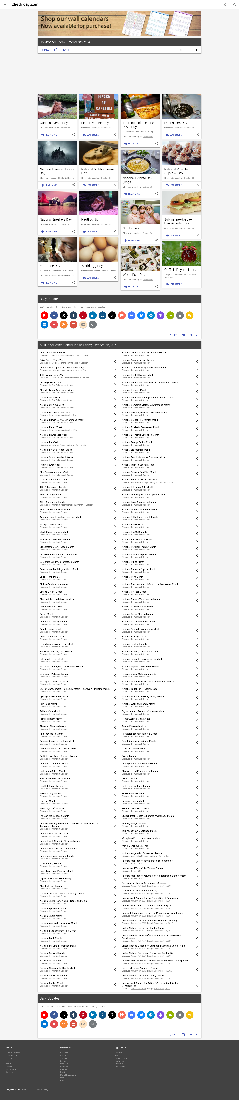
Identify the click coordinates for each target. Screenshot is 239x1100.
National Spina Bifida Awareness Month (142, 659)
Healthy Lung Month (50, 793)
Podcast (63, 1069)
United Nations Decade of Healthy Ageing (143, 928)
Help (8, 1061)
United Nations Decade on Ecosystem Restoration (148, 953)
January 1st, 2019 (138, 971)
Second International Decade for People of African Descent (153, 913)
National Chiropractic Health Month (58, 968)
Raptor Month (129, 756)
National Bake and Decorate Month (58, 931)
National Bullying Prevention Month (58, 945)
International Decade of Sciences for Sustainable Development (155, 960)
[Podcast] (160, 315)
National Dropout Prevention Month (140, 420)
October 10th (71, 430)
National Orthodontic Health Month (140, 517)
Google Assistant (122, 1058)
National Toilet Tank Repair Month (139, 689)
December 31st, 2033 (163, 963)
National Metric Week (51, 427)
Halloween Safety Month (53, 771)
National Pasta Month (133, 524)
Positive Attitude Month (134, 748)
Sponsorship (11, 1069)
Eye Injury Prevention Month (54, 696)
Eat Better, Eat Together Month (56, 651)
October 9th (65, 128)
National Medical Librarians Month (140, 509)
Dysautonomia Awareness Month (57, 644)
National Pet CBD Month (134, 532)
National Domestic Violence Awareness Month (146, 405)
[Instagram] (102, 315)
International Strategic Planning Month (60, 841)
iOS (116, 1055)
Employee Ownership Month (54, 681)
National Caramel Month (52, 953)
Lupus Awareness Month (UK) (55, 878)
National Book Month (51, 938)
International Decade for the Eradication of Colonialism (150, 898)
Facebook (64, 1053)
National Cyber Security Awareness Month (144, 367)
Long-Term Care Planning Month (56, 871)
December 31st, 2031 (163, 908)
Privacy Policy (42, 1090)
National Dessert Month (134, 390)
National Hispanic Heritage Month (139, 479)
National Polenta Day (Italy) (137, 180)
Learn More (49, 135)
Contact (9, 1066)
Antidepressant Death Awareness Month (61, 517)
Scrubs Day (131, 228)
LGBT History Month (50, 863)
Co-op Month (46, 614)
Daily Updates (49, 299)
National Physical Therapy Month (139, 547)
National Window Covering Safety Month (143, 696)
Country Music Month (51, 629)
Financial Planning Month (53, 726)
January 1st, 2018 (138, 923)
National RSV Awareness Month (138, 621)
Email (62, 1072)
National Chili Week (50, 397)
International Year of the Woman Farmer (142, 868)
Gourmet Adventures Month (54, 763)
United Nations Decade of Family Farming (143, 975)
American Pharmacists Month (55, 509)
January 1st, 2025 (138, 886)
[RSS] (64, 324)
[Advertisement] (119, 74)
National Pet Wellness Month (137, 539)
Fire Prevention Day (95, 123)
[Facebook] (54, 315)
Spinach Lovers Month (133, 801)
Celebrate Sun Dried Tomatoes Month (59, 562)
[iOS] (180, 315)
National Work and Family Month (138, 704)
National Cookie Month (51, 983)
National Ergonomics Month (136, 449)
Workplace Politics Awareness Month (141, 838)
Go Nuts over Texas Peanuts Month (58, 756)
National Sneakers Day (56, 219)
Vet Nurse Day (50, 266)
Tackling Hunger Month (134, 823)
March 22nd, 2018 (138, 988)
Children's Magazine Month (54, 584)
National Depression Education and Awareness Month (150, 382)
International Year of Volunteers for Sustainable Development (154, 875)
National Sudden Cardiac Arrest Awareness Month (148, 681)
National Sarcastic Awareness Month (141, 629)
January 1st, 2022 (138, 908)
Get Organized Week (50, 382)
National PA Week (49, 442)
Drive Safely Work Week (52, 360)
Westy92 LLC (27, 1090)
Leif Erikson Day (175, 123)
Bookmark (119, 1061)
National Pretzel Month (134, 591)
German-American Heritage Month (57, 741)
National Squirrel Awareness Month (140, 666)
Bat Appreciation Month (52, 524)
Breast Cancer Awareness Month (57, 547)
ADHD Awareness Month (53, 487)
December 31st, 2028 (163, 971)
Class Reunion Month (51, 606)
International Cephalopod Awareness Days (62, 367)
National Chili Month (50, 960)
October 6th (80, 445)
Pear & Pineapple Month (134, 726)
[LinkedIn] (93, 315)
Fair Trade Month (48, 704)
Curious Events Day (54, 123)
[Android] (170, 315)
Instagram (64, 1055)
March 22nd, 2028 (162, 988)
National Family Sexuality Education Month (144, 457)
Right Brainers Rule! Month (136, 786)
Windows (119, 1064)
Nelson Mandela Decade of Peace (140, 968)
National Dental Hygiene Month (138, 375)
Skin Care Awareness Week (54, 472)
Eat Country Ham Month (52, 659)
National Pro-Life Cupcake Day (176, 171)
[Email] (83, 324)
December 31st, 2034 (163, 886)
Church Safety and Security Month (57, 599)
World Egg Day (92, 266)
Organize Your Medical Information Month (143, 711)
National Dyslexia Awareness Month (141, 427)
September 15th (165, 482)
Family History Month (51, 719)
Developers (120, 1066)
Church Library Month (51, 591)
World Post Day (134, 275)
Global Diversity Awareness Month (58, 748)
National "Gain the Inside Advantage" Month (62, 893)
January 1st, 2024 (138, 963)
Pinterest (64, 1064)
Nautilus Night (91, 219)
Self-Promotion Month (133, 793)
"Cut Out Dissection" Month (54, 479)
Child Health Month (50, 577)
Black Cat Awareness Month (54, 532)
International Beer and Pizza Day (138, 125)
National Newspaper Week (54, 435)
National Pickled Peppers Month (139, 554)
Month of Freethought (51, 886)
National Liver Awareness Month (139, 502)
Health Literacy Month (51, 786)
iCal (62, 1080)
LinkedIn (64, 1066)
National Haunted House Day (57, 171)
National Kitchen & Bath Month (137, 487)
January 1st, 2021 (138, 893)
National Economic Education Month (140, 435)
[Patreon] (122, 315)
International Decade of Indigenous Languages (146, 905)
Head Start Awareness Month (55, 778)
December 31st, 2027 (163, 923)
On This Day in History (180, 270)
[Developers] (93, 324)
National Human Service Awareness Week (62, 420)
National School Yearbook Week (56, 457)
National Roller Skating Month (137, 614)
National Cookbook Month (53, 975)
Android (118, 1053)
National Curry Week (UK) (53, 405)
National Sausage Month (134, 636)
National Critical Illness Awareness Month (144, 352)
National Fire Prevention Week (56, 412)
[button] (5, 4)
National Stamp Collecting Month (139, 674)
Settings (9, 1072)
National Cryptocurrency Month (138, 360)
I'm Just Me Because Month (54, 816)
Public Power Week (50, 464)
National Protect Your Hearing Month (141, 599)
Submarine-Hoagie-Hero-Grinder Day (178, 221)
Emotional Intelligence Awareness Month (61, 666)
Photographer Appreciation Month (139, 733)
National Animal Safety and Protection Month (63, 901)
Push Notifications (68, 1075)
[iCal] (73, 324)
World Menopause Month (135, 846)
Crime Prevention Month (52, 636)
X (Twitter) (64, 1058)
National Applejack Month (53, 908)
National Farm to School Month (138, 464)
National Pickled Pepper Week (56, 449)
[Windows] (44, 324)
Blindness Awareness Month (55, 539)
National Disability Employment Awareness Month (148, 397)
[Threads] (112, 315)
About (8, 1064)
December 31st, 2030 (163, 893)
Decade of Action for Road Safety (139, 890)
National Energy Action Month (137, 442)
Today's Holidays (13, 1053)
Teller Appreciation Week (53, 375)
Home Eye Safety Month (52, 808)
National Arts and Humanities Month (58, 923)
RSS (62, 1077)
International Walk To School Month (58, 848)
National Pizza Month (133, 562)
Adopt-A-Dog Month (50, 494)
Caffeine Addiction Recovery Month (58, 554)
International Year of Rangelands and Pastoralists (148, 860)
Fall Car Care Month (50, 711)
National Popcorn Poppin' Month (138, 569)
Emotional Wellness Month (54, 674)
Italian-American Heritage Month (57, 856)
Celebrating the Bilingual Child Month (59, 569)
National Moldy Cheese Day (97, 171)
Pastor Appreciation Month (136, 719)
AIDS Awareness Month (52, 502)
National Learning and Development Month (144, 494)
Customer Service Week (52, 352)
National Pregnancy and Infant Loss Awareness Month (150, 584)
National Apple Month (51, 916)
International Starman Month (54, 833)
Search (9, 1058)
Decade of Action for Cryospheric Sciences (144, 883)
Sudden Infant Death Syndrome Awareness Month (148, 816)
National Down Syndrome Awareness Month (144, 412)
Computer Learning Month (53, 621)
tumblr (63, 1061)
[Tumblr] (73, 315)
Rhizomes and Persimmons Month (140, 771)
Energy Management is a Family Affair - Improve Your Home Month (75, 689)
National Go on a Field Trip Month (139, 472)
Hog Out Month (47, 801)
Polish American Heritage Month (139, 741)
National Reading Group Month (137, 606)
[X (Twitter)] (64, 315)
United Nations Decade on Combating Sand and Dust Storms (153, 945)
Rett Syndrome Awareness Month (139, 763)
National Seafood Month (134, 644)
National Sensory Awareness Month (140, 651)
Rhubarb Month (129, 778)
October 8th (80, 370)
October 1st (163, 856)
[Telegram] (151, 315)
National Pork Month (132, 577)
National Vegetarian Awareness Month (142, 853)
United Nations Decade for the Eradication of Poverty (149, 920)
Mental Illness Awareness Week (57, 390)
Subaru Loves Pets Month (135, 808)
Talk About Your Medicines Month (139, 831)
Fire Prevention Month (51, 733)
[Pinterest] (83, 315)
